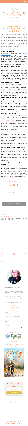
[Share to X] (10, 185)
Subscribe (14, 392)
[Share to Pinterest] (17, 185)
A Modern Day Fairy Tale (12, 421)
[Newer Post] (3, 253)
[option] (14, 200)
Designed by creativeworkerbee (14, 423)
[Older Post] (25, 253)
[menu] (2, 1)
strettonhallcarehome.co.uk (8, 120)
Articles (16, 181)
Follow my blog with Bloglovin (7, 261)
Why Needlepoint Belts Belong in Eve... (14, 203)
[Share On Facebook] (14, 185)
